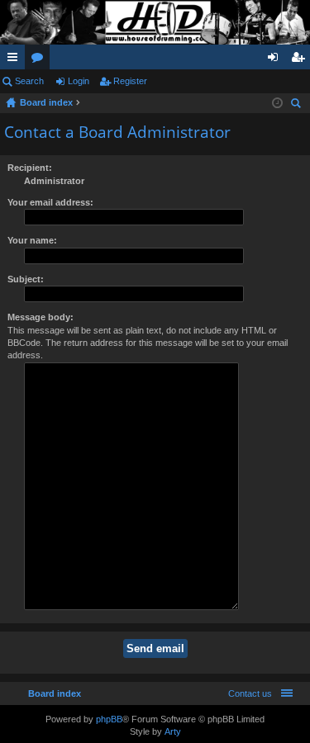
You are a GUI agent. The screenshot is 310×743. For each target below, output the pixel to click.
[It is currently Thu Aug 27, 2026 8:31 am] (277, 103)
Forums (40, 60)
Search (29, 81)
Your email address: (50, 202)
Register (130, 81)
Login (78, 81)
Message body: (40, 317)
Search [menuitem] (297, 105)
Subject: (25, 279)
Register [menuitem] (301, 60)
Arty (173, 731)
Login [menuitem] (276, 60)
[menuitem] (247, 693)
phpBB (109, 719)
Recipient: (29, 168)
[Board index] (155, 22)
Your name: (32, 240)
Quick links (16, 60)
